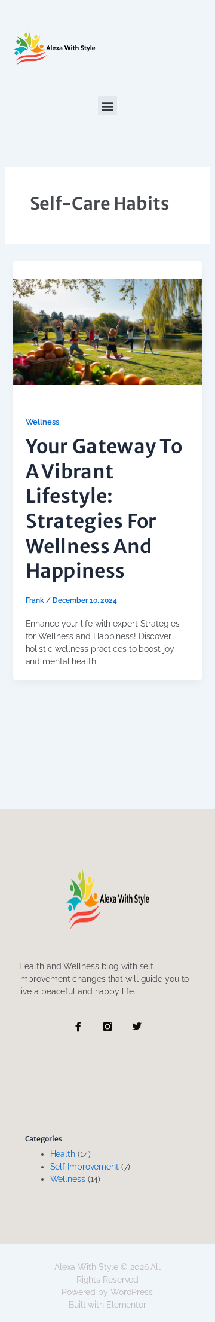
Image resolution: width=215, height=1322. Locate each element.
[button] (108, 105)
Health (62, 1154)
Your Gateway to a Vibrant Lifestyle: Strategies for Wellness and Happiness (104, 509)
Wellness (42, 421)
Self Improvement (84, 1166)
